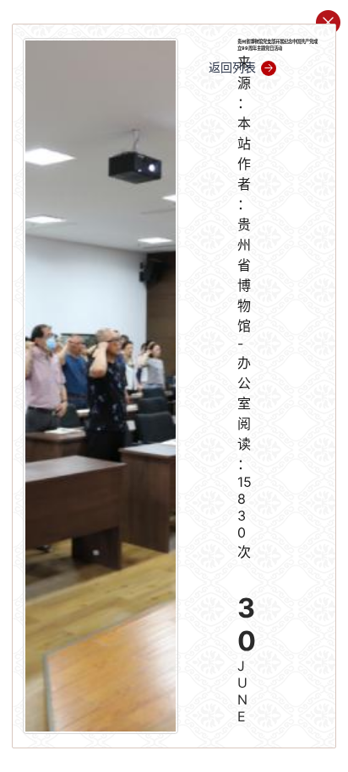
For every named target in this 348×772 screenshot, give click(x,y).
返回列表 (232, 67)
